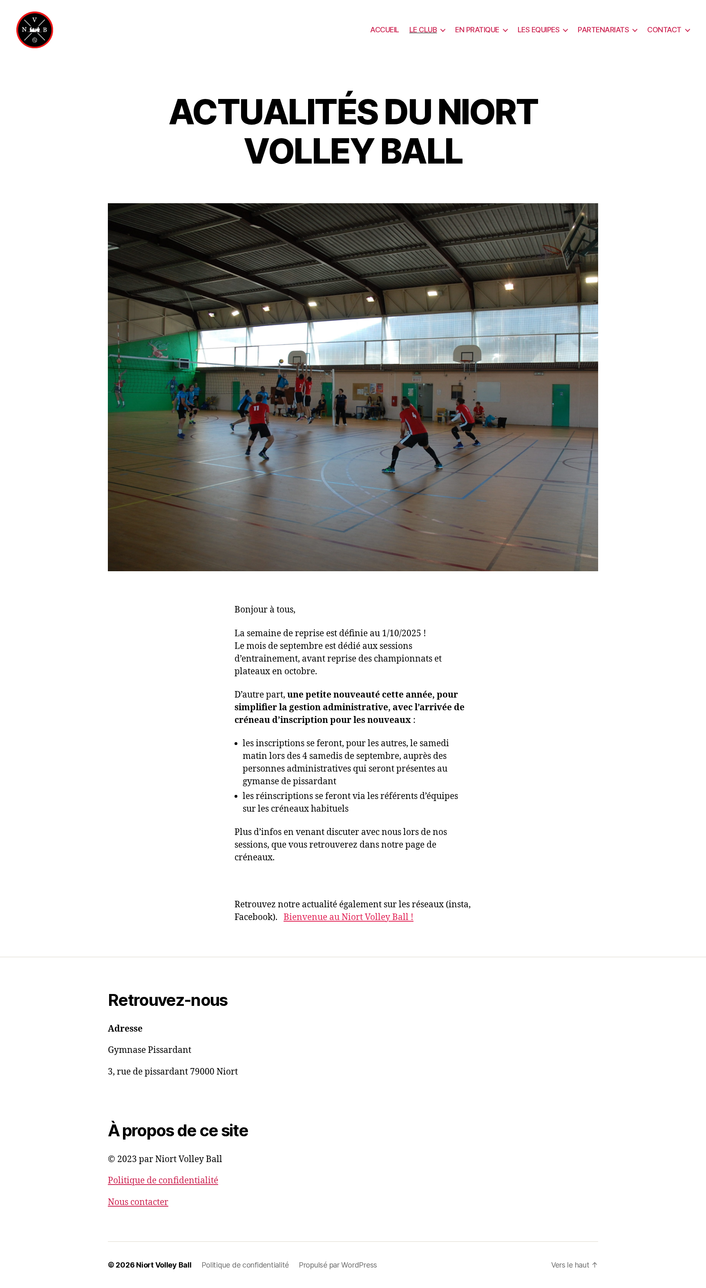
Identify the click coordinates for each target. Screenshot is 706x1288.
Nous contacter (138, 1202)
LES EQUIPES (539, 29)
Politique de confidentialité (163, 1180)
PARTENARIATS (603, 29)
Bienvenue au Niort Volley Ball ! (348, 917)
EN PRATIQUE (477, 29)
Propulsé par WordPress (338, 1265)
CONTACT (664, 29)
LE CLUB (423, 29)
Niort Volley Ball (163, 1265)
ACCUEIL (384, 29)
